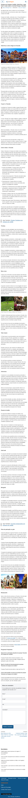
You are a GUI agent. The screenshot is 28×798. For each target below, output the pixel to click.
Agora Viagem (18, 644)
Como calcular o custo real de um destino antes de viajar (13, 765)
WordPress (17, 796)
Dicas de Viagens (22, 7)
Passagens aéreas (12, 778)
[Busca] (25, 1)
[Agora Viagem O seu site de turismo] (10, 1)
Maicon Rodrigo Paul (7, 7)
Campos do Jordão (11, 638)
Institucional (3, 778)
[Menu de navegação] (2, 2)
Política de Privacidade (6, 787)
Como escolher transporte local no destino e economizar (13, 756)
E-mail (4, 699)
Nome (4, 693)
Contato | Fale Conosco (6, 789)
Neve (9, 796)
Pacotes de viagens (22, 778)
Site (3, 704)
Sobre (2, 785)
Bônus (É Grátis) (4, 779)
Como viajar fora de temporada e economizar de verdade (13, 769)
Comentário (5, 709)
